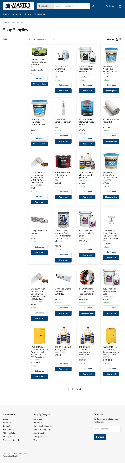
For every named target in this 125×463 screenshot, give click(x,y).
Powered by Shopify (10, 456)
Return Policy (8, 429)
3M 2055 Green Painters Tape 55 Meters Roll (38, 62)
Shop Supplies (39, 433)
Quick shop (39, 78)
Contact (6, 426)
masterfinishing (84, 74)
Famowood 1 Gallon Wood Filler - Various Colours (111, 175)
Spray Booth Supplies (42, 426)
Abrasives (37, 419)
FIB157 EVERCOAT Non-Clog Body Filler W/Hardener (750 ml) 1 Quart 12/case (63, 236)
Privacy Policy (9, 437)
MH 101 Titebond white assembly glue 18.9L (86, 69)
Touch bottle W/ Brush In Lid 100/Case (62, 69)
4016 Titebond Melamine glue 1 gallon (110, 291)
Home (6, 14)
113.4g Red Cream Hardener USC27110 (63, 291)
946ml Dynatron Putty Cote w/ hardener (62, 175)
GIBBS (105, 241)
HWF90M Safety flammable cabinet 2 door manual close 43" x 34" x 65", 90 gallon (39, 352)
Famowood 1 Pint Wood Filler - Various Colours (110, 69)
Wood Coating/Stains (42, 429)
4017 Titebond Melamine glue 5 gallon (86, 233)
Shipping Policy (9, 433)
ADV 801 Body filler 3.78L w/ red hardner (86, 122)
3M (32, 67)
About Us (16, 14)
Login (111, 6)
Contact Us (39, 14)
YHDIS (57, 124)
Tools (35, 440)
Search (6, 419)
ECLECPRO (107, 74)
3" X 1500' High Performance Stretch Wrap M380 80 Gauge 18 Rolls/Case (38, 294)
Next (79, 389)
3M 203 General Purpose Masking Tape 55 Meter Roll (87, 291)
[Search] (93, 6)
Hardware (37, 422)
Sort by (32, 39)
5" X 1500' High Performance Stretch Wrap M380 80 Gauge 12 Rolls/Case (38, 177)
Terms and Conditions (12, 440)
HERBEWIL (35, 360)
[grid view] (117, 39)
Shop (27, 14)
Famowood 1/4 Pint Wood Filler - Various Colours (38, 122)
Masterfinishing (37, 185)
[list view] (120, 39)
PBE (56, 74)
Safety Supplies (40, 437)
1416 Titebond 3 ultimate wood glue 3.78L (86, 175)
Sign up (100, 437)
